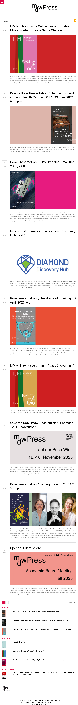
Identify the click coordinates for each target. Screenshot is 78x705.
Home (3, 18)
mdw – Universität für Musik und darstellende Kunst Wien (41, 700)
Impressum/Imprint (39, 704)
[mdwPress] (43, 2)
